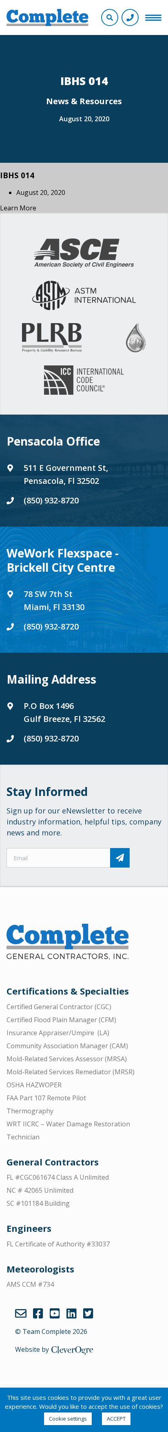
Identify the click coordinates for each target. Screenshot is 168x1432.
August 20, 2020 (84, 118)
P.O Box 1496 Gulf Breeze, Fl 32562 (64, 712)
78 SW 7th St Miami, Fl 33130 (54, 600)
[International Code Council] (84, 380)
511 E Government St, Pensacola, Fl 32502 (66, 474)
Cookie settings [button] (68, 1418)
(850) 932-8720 (51, 500)
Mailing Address (51, 679)
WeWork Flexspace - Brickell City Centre (63, 560)
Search (109, 17)
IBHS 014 (17, 175)
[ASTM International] (84, 295)
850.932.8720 (130, 17)
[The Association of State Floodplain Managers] (136, 337)
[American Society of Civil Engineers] (83, 253)
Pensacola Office (53, 441)
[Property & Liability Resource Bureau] (52, 337)
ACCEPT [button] (116, 1418)
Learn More (18, 207)
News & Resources (84, 101)
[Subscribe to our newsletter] (120, 858)
